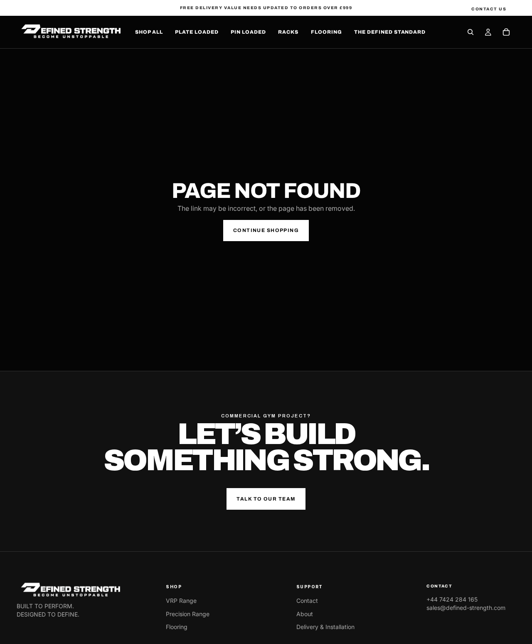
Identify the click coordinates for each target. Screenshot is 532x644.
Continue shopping (266, 230)
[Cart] (506, 32)
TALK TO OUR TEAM (265, 499)
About (304, 613)
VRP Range (181, 600)
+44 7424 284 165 (452, 599)
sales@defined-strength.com (465, 607)
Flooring (176, 626)
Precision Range (187, 613)
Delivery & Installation (325, 626)
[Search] (470, 32)
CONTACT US (488, 9)
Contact (307, 600)
